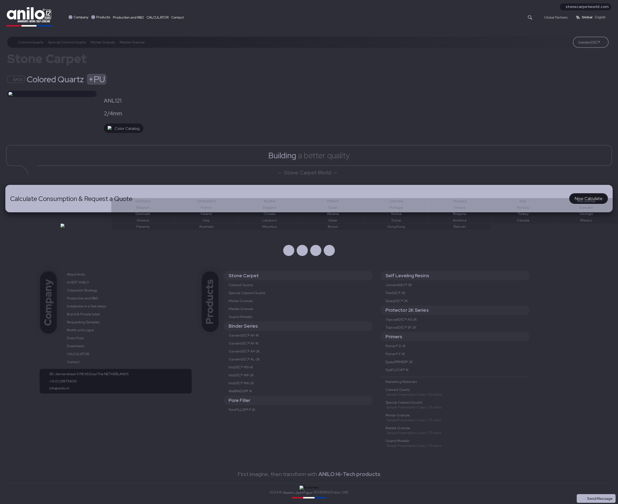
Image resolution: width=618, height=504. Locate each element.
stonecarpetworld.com (587, 6)
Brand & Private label (83, 314)
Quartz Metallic (241, 317)
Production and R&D (128, 17)
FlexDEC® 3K (395, 293)
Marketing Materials (401, 382)
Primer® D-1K (396, 346)
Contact (177, 17)
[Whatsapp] (315, 250)
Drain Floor (75, 338)
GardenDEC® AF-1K (244, 335)
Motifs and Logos (80, 330)
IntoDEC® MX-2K (241, 383)
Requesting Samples (83, 322)
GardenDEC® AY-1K (244, 343)
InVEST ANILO (78, 282)
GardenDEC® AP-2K (244, 351)
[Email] (329, 250)
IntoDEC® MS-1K (241, 367)
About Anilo (76, 274)
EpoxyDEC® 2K (397, 301)
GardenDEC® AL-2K (244, 359)
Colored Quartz (30, 42)
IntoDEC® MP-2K (241, 375)
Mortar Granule (103, 42)
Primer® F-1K (395, 354)
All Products (602, 488)
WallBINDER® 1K (240, 391)
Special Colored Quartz (67, 42)
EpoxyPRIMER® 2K (399, 362)
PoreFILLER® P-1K (242, 409)
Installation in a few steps (86, 306)
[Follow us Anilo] (288, 250)
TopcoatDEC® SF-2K (401, 327)
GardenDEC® (589, 42)
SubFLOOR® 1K (397, 370)
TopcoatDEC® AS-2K (401, 319)
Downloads (75, 346)
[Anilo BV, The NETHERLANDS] (29, 16)
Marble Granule (132, 42)
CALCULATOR (157, 17)
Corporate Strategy (82, 290)
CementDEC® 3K (399, 285)
